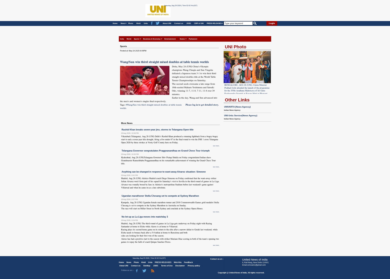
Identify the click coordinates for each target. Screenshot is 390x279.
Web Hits (178, 262)
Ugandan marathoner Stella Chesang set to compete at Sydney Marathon (160, 195)
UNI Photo (235, 46)
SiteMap (146, 266)
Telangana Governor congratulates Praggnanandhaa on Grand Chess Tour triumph (166, 150)
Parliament (193, 39)
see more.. (216, 146)
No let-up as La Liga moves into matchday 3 (145, 216)
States (182, 39)
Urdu (146, 23)
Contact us (178, 23)
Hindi (138, 23)
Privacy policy (194, 266)
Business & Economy (151, 39)
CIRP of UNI (199, 23)
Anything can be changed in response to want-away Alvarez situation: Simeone (164, 171)
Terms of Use (167, 266)
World (129, 39)
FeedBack (188, 262)
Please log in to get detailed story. (202, 104)
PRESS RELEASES (214, 23)
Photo (130, 23)
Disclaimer (180, 266)
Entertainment (170, 39)
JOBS (188, 23)
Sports (136, 39)
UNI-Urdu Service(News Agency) (240, 115)
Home (115, 23)
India (122, 39)
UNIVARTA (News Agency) (237, 107)
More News (127, 123)
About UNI (167, 23)
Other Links (237, 99)
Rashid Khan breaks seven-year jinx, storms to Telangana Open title (157, 129)
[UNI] (150, 10)
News (123, 23)
